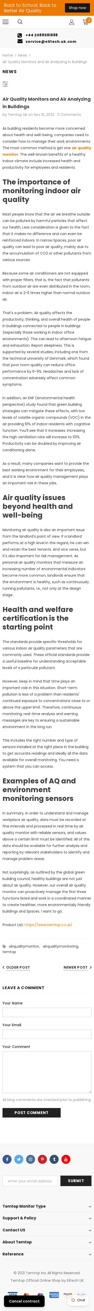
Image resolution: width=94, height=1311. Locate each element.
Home (8, 55)
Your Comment (16, 1046)
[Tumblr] (54, 1159)
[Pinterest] (42, 1159)
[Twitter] (18, 1159)
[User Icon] (71, 22)
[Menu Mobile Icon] (6, 22)
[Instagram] (30, 1159)
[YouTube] (65, 1159)
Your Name (13, 1003)
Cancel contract (24, 1301)
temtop (9, 951)
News (22, 55)
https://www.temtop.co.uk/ (48, 924)
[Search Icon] (20, 22)
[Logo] (47, 22)
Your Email (12, 1024)
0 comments (69, 114)
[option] (47, 38)
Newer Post (76, 967)
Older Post (18, 967)
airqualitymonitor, (26, 946)
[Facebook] (7, 1159)
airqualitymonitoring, (62, 946)
